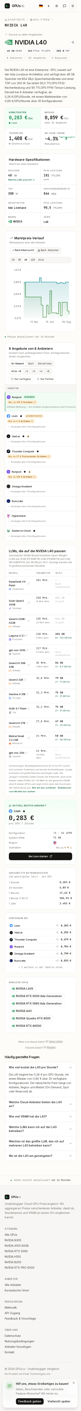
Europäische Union (17, 1290)
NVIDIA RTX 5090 (16, 1251)
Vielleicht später (59, 1401)
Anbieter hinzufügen (18, 1346)
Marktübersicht (24, 250)
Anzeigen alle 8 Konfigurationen (28, 521)
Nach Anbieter (50, 250)
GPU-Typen (41, 19)
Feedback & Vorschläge (20, 1318)
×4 (41, 371)
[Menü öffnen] (72, 5)
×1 (26, 371)
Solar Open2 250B (16, 602)
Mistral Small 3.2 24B (16, 737)
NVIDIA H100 (13, 1256)
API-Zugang (12, 1313)
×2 (33, 371)
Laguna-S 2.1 (16, 635)
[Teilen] (72, 42)
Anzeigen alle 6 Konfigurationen (28, 462)
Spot (31, 363)
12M (33, 259)
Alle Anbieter (13, 1284)
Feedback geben (29, 1401)
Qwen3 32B (16, 679)
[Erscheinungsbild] (56, 6)
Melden (51, 1047)
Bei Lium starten (38, 856)
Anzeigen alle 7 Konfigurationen (28, 491)
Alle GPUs (11, 1234)
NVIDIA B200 (13, 1262)
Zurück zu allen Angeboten (25, 34)
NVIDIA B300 (13, 1240)
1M (13, 259)
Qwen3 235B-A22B (17, 620)
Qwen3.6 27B (17, 722)
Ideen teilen (56, 1041)
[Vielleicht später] (73, 1382)
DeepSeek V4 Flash (17, 583)
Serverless (45, 363)
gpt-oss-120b (17, 650)
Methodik (11, 1307)
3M (19, 259)
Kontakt (9, 1352)
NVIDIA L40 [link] (16, 25)
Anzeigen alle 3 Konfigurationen (28, 426)
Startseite (16, 19)
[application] (40, 297)
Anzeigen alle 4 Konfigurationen (28, 506)
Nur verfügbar (23, 379)
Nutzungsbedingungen (19, 1341)
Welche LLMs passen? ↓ (21, 179)
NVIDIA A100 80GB (17, 1245)
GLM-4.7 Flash (18, 708)
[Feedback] (64, 6)
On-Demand (17, 363)
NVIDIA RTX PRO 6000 (19, 1267)
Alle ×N (16, 371)
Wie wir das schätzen (44, 787)
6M (25, 259)
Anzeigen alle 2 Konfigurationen (28, 441)
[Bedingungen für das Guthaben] (34, 402)
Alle (41, 259)
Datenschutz (13, 1335)
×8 (48, 371)
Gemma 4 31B (17, 694)
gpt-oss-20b (16, 752)
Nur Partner (47, 379)
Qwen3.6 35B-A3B (17, 664)
